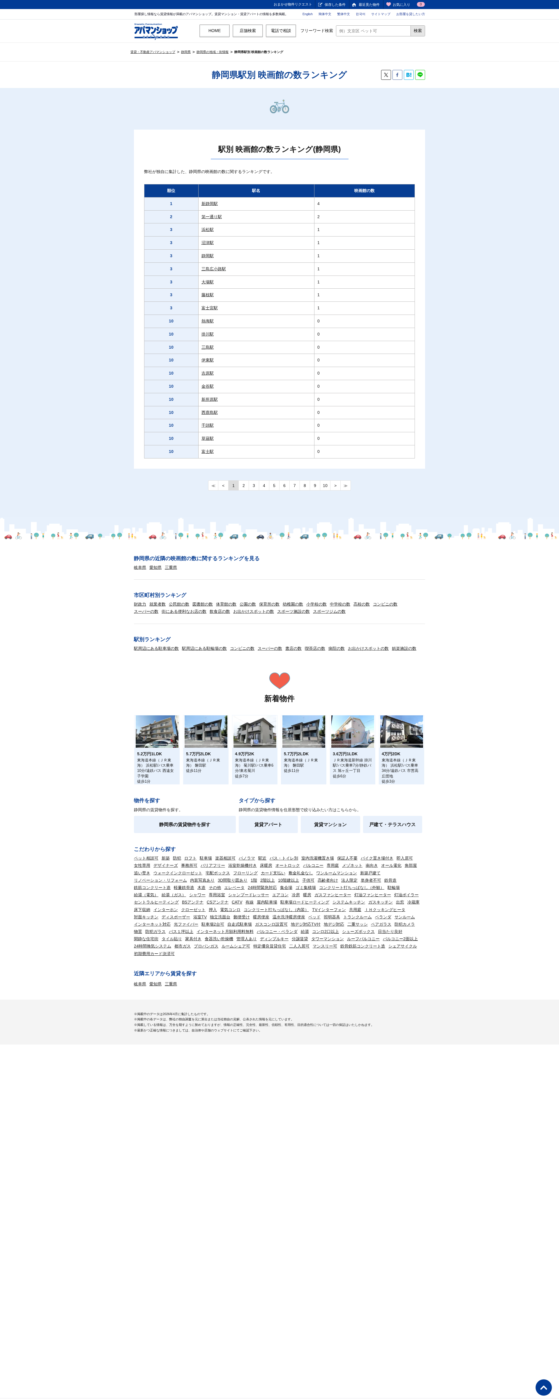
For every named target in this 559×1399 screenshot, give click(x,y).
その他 (215, 887)
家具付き (193, 938)
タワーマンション (327, 938)
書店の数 (293, 648)
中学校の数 (340, 604)
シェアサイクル (402, 946)
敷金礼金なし (301, 873)
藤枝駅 (207, 294)
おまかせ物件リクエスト (293, 4)
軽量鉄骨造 (184, 887)
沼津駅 (207, 242)
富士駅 (207, 451)
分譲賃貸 (300, 938)
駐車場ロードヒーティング (304, 902)
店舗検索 (248, 30)
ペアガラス (381, 924)
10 (325, 485)
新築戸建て (370, 873)
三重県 (171, 567)
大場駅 (207, 282)
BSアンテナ (193, 902)
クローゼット (193, 909)
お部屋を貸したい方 (410, 14)
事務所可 (189, 865)
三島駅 (207, 347)
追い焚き (142, 873)
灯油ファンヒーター (372, 894)
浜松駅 (207, 229)
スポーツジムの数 (329, 611)
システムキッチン (348, 902)
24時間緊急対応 (262, 887)
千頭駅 (207, 425)
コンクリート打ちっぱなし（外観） (351, 887)
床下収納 (142, 909)
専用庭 (333, 865)
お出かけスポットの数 (253, 611)
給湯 (305, 931)
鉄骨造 (390, 880)
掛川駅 (207, 334)
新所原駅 (209, 399)
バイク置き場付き (377, 858)
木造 (201, 887)
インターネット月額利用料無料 (225, 931)
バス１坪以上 (181, 931)
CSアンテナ (218, 902)
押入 (213, 909)
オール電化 (391, 865)
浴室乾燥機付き (242, 865)
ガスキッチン (380, 902)
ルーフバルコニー (363, 938)
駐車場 (206, 858)
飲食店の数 (220, 611)
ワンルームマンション (336, 873)
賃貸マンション (330, 824)
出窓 (400, 902)
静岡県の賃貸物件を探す (184, 824)
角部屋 (411, 865)
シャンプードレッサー (248, 894)
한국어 (360, 14)
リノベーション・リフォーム (160, 880)
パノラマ (247, 858)
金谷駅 (207, 386)
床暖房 (266, 865)
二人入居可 (299, 946)
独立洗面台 (220, 917)
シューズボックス (358, 931)
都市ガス (182, 946)
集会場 (286, 887)
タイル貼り (172, 938)
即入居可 (405, 858)
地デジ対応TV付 (306, 924)
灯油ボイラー (406, 894)
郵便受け (241, 917)
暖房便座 (261, 917)
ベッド (314, 917)
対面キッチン (146, 917)
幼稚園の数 (293, 604)
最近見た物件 (369, 5)
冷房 (296, 894)
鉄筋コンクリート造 (152, 887)
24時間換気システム (152, 946)
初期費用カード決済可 (154, 953)
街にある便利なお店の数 (184, 611)
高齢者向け (328, 880)
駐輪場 (394, 887)
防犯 (177, 858)
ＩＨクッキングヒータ (385, 909)
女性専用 (142, 865)
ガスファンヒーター (332, 894)
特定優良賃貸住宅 (269, 946)
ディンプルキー (274, 938)
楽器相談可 (225, 858)
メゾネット (352, 865)
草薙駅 (207, 438)
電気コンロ (230, 909)
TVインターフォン (329, 909)
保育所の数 (269, 604)
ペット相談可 (146, 858)
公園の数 (248, 604)
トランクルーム (357, 917)
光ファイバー (186, 924)
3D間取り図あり (232, 880)
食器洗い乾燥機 (219, 938)
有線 (249, 902)
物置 (138, 931)
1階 (254, 880)
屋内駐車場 (267, 902)
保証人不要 (347, 858)
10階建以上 (288, 880)
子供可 (308, 880)
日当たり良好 (390, 931)
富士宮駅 (209, 308)
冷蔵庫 (413, 902)
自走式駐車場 (239, 924)
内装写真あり (202, 880)
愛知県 (155, 567)
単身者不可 (371, 880)
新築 (166, 858)
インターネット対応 (152, 924)
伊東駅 (207, 360)
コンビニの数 (385, 604)
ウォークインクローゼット (177, 873)
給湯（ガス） (174, 894)
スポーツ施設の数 (293, 611)
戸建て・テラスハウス (392, 824)
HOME (214, 30)
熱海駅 (207, 321)
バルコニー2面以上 (400, 938)
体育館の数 (226, 604)
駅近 (262, 858)
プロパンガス (206, 946)
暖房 (307, 894)
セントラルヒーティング (156, 902)
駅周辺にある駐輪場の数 (204, 648)
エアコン (280, 894)
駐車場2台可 (212, 924)
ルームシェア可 (236, 946)
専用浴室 (217, 894)
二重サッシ (357, 924)
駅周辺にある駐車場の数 (156, 648)
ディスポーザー (176, 917)
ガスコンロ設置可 (271, 924)
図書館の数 (202, 604)
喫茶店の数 (315, 648)
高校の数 (361, 604)
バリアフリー (213, 865)
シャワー (197, 894)
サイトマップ (380, 14)
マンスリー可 (325, 946)
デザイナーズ (165, 865)
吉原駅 (207, 373)
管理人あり (246, 938)
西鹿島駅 (209, 412)
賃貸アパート (268, 824)
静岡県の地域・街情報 (213, 52)
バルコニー (313, 865)
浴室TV (200, 917)
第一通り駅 (211, 216)
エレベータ (234, 887)
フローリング (245, 873)
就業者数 (157, 604)
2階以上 (267, 880)
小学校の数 (316, 604)
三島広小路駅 (213, 269)
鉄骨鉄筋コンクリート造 (362, 946)
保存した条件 (335, 5)
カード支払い (273, 873)
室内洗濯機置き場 (317, 858)
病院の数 (336, 648)
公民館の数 (179, 604)
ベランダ (383, 917)
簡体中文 (325, 14)
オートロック (287, 865)
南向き (372, 865)
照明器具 (332, 917)
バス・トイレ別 (284, 858)
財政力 (140, 604)
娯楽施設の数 (404, 648)
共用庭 (355, 909)
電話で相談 (281, 30)
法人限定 (349, 880)
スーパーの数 (146, 611)
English (308, 14)
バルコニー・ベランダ (277, 931)
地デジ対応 (334, 924)
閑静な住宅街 (146, 938)
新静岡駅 (209, 203)
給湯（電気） (146, 894)
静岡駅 (207, 255)
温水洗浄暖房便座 (289, 917)
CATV (237, 902)
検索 (418, 30)
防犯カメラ (405, 924)
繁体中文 (343, 14)
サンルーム (405, 917)
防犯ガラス (155, 931)
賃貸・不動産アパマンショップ (152, 52)
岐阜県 (140, 567)
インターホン (165, 909)
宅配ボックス (218, 873)
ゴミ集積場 (306, 887)
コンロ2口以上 (325, 931)
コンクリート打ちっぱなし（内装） (276, 909)
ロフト (190, 858)
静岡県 (186, 52)
